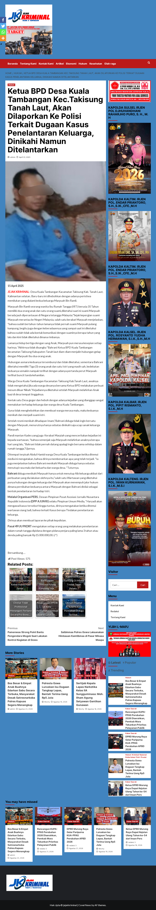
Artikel (60, 63)
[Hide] (1, 44)
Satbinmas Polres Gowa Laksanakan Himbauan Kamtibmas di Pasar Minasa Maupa (81, 634)
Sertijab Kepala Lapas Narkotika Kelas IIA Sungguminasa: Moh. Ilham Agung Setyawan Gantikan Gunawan (89, 694)
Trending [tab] (117, 670)
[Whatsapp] (3, 32)
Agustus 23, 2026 (25, 709)
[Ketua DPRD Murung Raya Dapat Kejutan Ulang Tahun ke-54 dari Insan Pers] (115, 788)
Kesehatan (95, 63)
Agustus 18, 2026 (94, 709)
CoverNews (84, 905)
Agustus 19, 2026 (60, 702)
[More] (3, 38)
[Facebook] (3, 20)
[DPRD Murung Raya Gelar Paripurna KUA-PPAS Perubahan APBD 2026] (115, 741)
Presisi (64, 676)
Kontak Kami (46, 63)
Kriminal (54, 672)
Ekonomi (71, 63)
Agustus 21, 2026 (46, 851)
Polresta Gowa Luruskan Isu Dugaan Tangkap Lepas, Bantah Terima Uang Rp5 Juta (55, 690)
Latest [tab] (115, 662)
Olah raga (110, 63)
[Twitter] (3, 26)
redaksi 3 (43, 849)
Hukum (83, 63)
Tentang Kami (28, 63)
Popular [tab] (130, 662)
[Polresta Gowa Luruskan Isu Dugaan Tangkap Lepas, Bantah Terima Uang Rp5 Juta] (115, 765)
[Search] (149, 62)
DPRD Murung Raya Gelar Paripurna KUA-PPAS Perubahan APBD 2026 (136, 743)
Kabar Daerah (91, 676)
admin (12, 157)
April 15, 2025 (24, 157)
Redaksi (115, 611)
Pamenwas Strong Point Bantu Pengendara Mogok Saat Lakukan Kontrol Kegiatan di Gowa (27, 634)
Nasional (64, 672)
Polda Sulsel (48, 676)
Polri (57, 676)
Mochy (47, 702)
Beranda (13, 63)
